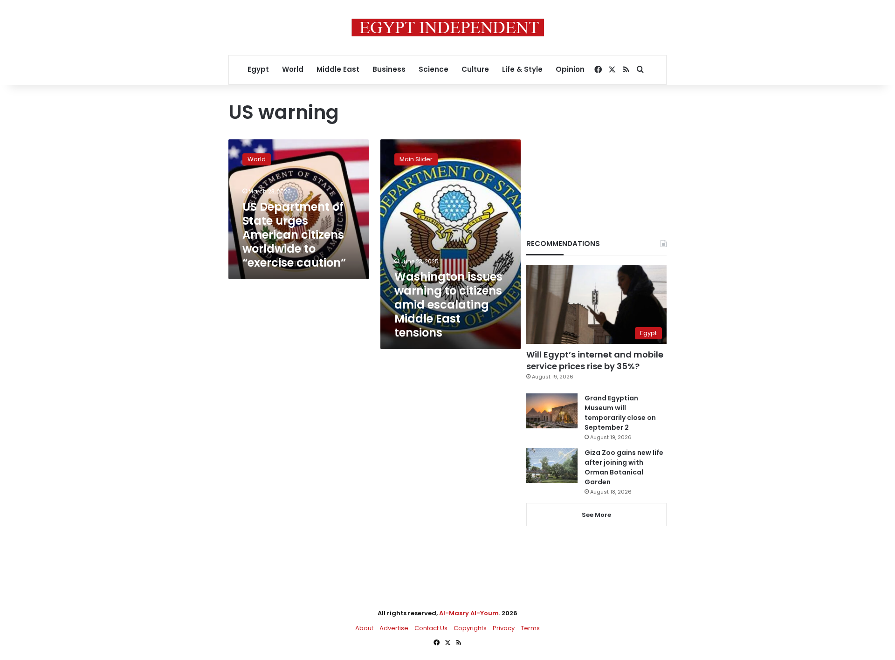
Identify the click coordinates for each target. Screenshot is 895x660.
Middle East (338, 69)
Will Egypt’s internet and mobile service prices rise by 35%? (594, 360)
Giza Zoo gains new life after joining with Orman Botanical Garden (624, 467)
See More (596, 514)
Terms (530, 628)
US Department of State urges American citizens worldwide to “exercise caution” (294, 234)
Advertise (393, 628)
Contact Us (431, 628)
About (364, 628)
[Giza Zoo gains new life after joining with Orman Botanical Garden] (552, 465)
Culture (475, 69)
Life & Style (522, 69)
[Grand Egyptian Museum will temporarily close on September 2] (552, 410)
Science (433, 69)
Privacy (504, 628)
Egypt (258, 69)
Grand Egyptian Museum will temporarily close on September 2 (620, 412)
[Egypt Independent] (447, 27)
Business (389, 69)
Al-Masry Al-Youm (469, 613)
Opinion (570, 69)
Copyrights (470, 628)
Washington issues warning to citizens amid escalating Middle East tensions (448, 304)
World (292, 69)
